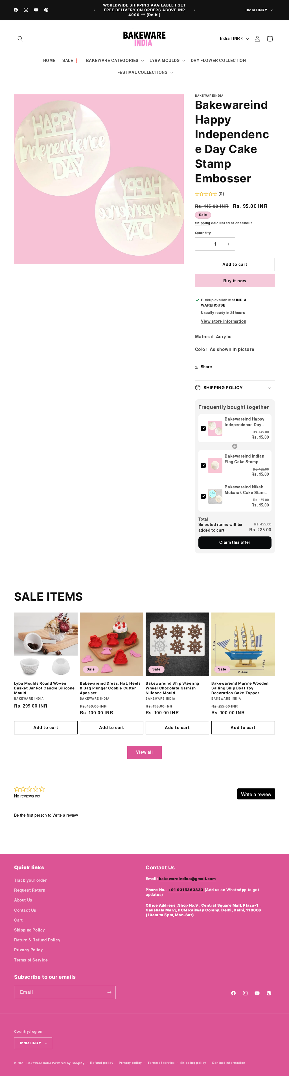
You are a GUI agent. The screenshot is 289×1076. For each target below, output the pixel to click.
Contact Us (25, 910)
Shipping (203, 223)
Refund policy (101, 1062)
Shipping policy (193, 1062)
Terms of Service (31, 960)
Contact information (229, 1062)
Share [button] (206, 367)
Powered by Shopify (68, 1063)
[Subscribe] (109, 992)
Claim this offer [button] (234, 542)
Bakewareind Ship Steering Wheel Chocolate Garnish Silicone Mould (172, 688)
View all (144, 752)
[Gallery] (99, 179)
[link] (215, 428)
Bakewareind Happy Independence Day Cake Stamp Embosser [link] (244, 422)
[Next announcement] (195, 10)
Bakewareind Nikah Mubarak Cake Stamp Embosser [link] (246, 490)
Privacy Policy (28, 950)
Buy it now (234, 280)
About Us (23, 900)
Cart (18, 920)
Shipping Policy (29, 930)
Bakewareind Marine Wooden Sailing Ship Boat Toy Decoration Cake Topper (240, 688)
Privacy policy (130, 1062)
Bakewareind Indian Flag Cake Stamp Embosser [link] (244, 459)
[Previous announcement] (94, 10)
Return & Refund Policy (37, 940)
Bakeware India (39, 1063)
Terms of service (161, 1062)
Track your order (30, 880)
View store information (223, 321)
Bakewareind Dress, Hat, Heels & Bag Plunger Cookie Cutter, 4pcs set (110, 688)
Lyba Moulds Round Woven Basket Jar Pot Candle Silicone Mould (44, 688)
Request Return (29, 890)
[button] (20, 39)
